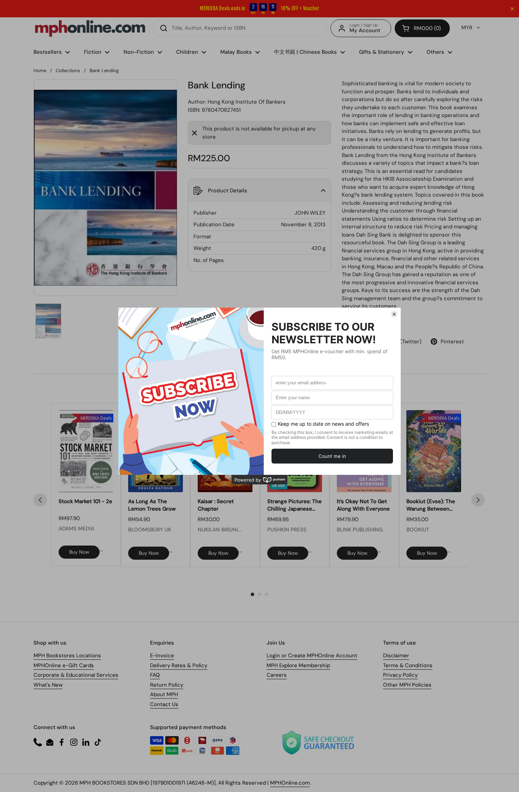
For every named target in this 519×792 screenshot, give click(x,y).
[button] (422, 28)
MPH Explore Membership (298, 665)
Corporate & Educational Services (76, 675)
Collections (68, 71)
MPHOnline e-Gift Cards (64, 665)
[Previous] (40, 500)
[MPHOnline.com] (90, 28)
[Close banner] (512, 9)
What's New (48, 684)
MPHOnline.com (290, 782)
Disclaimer (396, 655)
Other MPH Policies (407, 684)
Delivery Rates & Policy (178, 665)
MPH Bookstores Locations (67, 655)
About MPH (164, 694)
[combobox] (240, 28)
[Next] (478, 500)
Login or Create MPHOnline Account (312, 655)
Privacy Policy (400, 675)
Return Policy (166, 684)
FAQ (155, 675)
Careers (277, 675)
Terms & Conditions (407, 665)
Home (40, 71)
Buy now (79, 552)
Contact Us (164, 704)
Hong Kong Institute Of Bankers (247, 101)
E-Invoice (162, 655)
